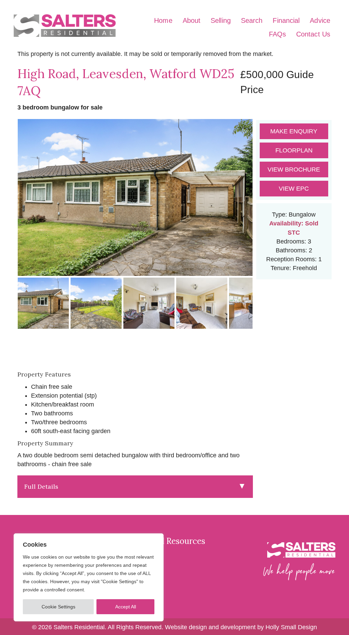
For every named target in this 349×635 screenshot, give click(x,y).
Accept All (125, 606)
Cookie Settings (58, 606)
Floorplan (294, 150)
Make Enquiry (293, 131)
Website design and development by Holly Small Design (241, 627)
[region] (89, 577)
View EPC (294, 188)
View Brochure (294, 169)
